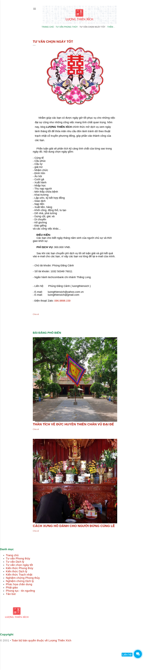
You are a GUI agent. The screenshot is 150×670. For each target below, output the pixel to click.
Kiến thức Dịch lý (16, 571)
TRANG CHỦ (48, 27)
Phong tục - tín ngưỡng (20, 590)
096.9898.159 (62, 300)
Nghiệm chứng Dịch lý (20, 581)
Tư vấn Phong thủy (18, 558)
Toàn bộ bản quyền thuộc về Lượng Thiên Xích (41, 640)
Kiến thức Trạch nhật (19, 574)
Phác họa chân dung (19, 584)
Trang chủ (12, 555)
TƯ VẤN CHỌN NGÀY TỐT (92, 27)
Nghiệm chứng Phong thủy (23, 577)
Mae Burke (84, 657)
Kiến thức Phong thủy (19, 568)
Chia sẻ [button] (36, 314)
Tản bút (11, 593)
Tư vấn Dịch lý (15, 561)
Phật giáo (12, 587)
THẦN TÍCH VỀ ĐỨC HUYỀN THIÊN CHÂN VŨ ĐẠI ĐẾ (73, 424)
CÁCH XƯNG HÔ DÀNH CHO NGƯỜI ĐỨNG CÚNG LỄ (74, 526)
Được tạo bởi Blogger (77, 651)
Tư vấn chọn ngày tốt (19, 564)
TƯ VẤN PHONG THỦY (67, 27)
